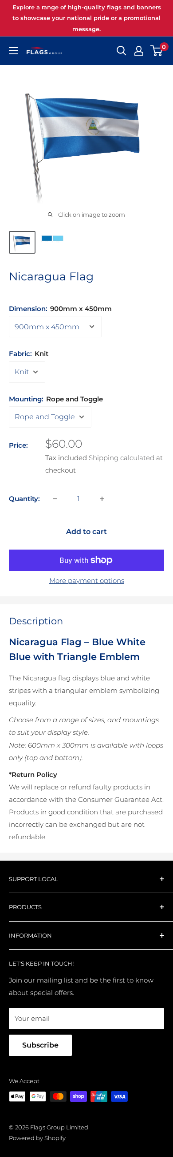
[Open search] (121, 51)
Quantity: (24, 498)
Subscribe (40, 1045)
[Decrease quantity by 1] (55, 499)
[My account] (138, 51)
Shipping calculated (121, 457)
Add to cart (86, 531)
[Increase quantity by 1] (102, 499)
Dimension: (60, 308)
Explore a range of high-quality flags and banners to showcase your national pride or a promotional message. (86, 18)
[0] (156, 50)
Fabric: (28, 353)
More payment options (86, 580)
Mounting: (56, 399)
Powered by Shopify (37, 1137)
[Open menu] (13, 50)
